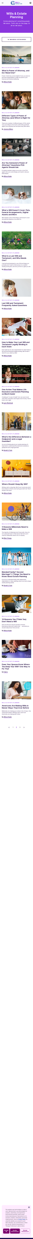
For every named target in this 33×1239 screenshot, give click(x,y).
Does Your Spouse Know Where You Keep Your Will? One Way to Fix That (16, 666)
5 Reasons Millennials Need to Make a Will (15, 528)
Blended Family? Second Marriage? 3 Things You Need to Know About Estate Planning (16, 574)
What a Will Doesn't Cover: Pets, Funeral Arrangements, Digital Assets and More (16, 212)
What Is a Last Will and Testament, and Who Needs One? (14, 258)
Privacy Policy (21, 1219)
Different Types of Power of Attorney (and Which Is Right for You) (16, 118)
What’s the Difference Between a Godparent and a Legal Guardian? (16, 439)
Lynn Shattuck (8, 403)
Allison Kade (8, 82)
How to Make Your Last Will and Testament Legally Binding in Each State (16, 344)
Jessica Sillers (8, 129)
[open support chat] (30, 3)
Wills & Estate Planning (11, 67)
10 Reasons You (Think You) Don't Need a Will (14, 620)
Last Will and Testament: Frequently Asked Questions (14, 304)
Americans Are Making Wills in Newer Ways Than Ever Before (15, 707)
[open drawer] (2, 3)
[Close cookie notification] (29, 1207)
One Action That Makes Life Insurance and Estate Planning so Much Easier (15, 391)
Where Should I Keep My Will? (15, 484)
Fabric (6, 672)
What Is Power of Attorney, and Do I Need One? (15, 72)
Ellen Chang (7, 538)
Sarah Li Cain (8, 450)
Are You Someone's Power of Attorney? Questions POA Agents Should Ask (14, 165)
